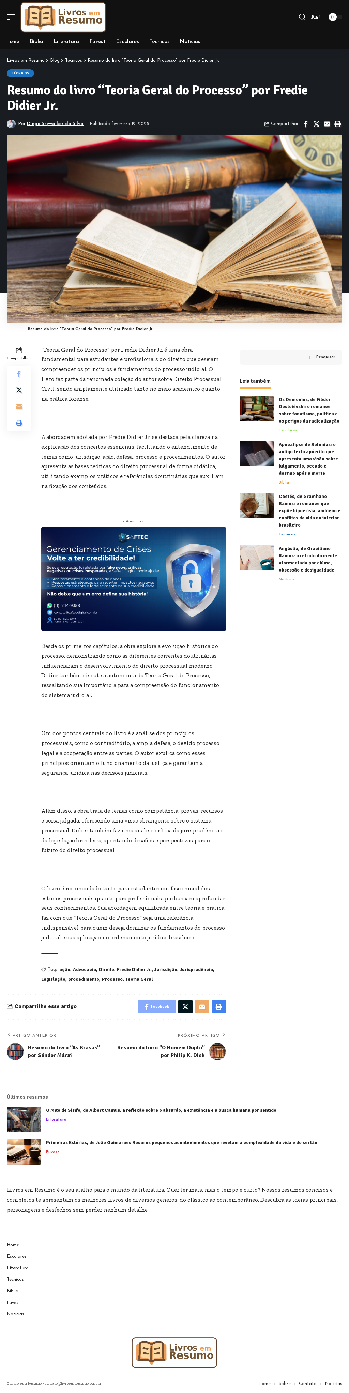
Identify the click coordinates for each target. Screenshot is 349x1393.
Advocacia (84, 970)
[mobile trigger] (12, 17)
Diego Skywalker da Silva (55, 124)
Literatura (56, 1119)
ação (64, 970)
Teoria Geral (139, 979)
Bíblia (284, 482)
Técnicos (20, 73)
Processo (112, 979)
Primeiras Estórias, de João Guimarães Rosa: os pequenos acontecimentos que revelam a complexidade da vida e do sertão (181, 1142)
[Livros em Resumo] (63, 17)
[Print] (337, 124)
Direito (106, 970)
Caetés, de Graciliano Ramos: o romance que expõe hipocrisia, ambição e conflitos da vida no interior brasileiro (309, 510)
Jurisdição (165, 970)
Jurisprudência (196, 970)
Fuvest (52, 1152)
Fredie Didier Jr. (134, 970)
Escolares (288, 430)
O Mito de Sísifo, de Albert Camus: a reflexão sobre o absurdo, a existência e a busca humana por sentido (161, 1110)
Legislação (53, 979)
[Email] (327, 124)
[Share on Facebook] (305, 124)
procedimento (83, 979)
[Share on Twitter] (316, 124)
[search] (302, 17)
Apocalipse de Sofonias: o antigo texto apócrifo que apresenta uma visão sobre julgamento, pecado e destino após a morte (308, 459)
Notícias (287, 579)
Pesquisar (325, 357)
